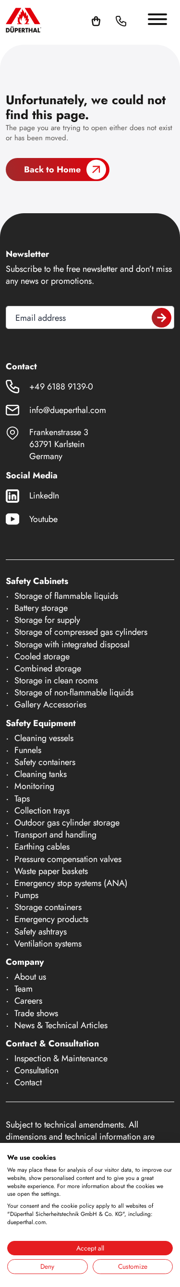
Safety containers (44, 762)
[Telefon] (121, 20)
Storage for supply (47, 620)
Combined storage (47, 668)
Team (23, 989)
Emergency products (51, 919)
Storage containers (48, 907)
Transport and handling (55, 834)
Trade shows (36, 1013)
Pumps (26, 895)
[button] (132, 20)
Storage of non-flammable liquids (73, 692)
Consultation (36, 1070)
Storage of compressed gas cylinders (80, 632)
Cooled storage (42, 656)
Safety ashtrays (40, 931)
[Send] (161, 318)
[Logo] (23, 20)
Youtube (43, 519)
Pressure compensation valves (67, 859)
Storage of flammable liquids (66, 596)
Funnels (27, 750)
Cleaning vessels (43, 738)
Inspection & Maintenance (61, 1058)
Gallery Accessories (50, 704)
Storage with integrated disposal (72, 644)
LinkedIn (44, 495)
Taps (22, 798)
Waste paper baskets (51, 871)
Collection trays (42, 810)
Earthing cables (42, 846)
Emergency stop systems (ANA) (71, 883)
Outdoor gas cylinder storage (67, 822)
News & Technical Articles (61, 1025)
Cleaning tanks (40, 774)
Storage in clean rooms (56, 680)
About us (30, 977)
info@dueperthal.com (67, 410)
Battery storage (41, 608)
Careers (28, 1001)
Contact (28, 1082)
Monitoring (34, 786)
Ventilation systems (48, 943)
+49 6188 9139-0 (61, 386)
